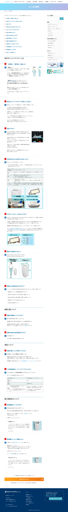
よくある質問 (50, 57)
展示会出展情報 (50, 43)
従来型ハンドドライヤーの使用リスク (54, 28)
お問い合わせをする (24, 479)
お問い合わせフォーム (12, 457)
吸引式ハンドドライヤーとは (53, 26)
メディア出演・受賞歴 (51, 41)
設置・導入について (51, 45)
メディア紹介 (50, 33)
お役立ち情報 (50, 35)
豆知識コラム (50, 47)
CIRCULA (11, 431)
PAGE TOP (65, 496)
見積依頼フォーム (11, 421)
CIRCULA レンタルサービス (52, 24)
